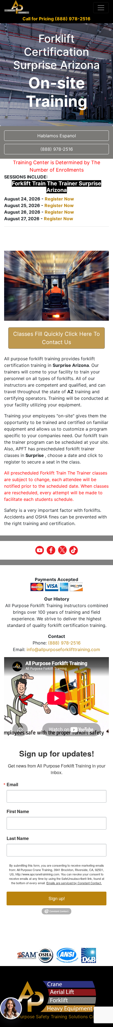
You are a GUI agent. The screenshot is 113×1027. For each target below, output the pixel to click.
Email (12, 784)
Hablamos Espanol (56, 135)
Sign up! (57, 898)
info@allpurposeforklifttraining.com (63, 649)
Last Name (18, 838)
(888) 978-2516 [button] (56, 149)
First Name (18, 811)
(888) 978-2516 (64, 643)
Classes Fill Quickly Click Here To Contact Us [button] (56, 338)
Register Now (59, 199)
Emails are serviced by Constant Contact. (74, 883)
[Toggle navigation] (101, 7)
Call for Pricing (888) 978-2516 (56, 18)
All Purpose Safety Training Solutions (49, 1016)
